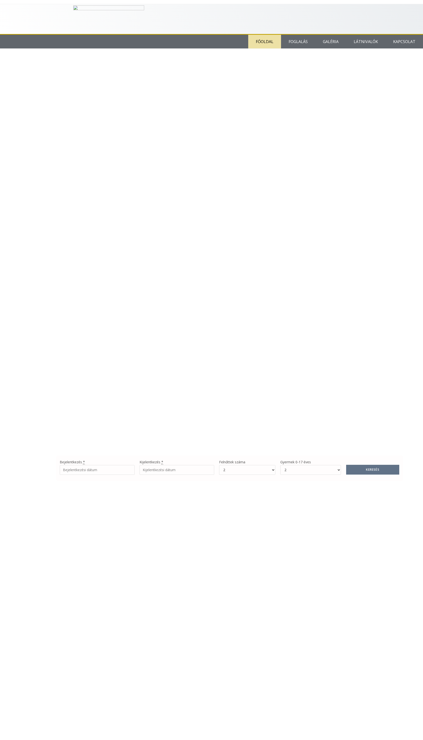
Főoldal (264, 41)
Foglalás (298, 41)
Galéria (331, 41)
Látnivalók (366, 41)
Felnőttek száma (232, 462)
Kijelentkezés (151, 462)
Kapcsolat (404, 41)
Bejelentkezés (72, 462)
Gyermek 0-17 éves (295, 462)
